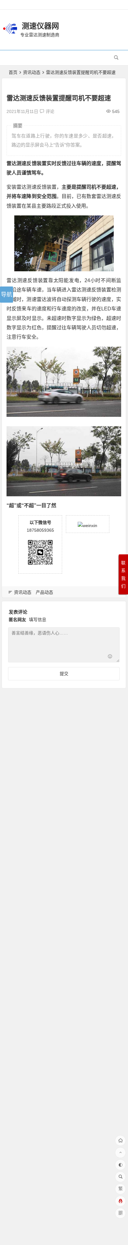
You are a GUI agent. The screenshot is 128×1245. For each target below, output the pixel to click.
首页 (13, 72)
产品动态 (44, 592)
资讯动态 (31, 72)
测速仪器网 (40, 26)
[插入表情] (110, 657)
